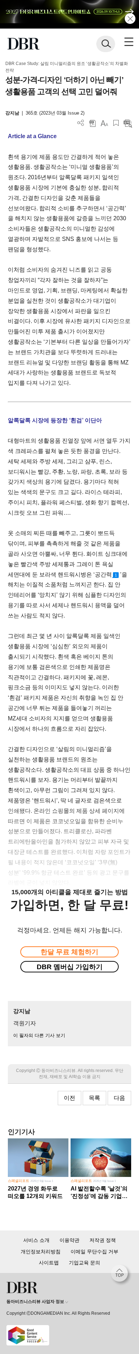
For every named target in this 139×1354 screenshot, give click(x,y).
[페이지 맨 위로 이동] (121, 1275)
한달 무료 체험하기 (69, 952)
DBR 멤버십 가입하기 (70, 967)
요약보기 (128, 123)
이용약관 (69, 1240)
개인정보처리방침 (41, 1251)
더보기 (81, 123)
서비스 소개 (36, 1240)
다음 (119, 1098)
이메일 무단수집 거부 (94, 1251)
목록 (94, 1098)
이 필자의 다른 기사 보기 (39, 1035)
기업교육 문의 (84, 1262)
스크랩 (116, 123)
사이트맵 (49, 1262)
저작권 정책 (102, 1240)
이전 (69, 1098)
